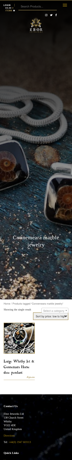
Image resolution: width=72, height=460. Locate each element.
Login (7, 5)
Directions (10, 435)
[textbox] (55, 310)
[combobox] (54, 310)
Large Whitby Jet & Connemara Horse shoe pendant (19, 366)
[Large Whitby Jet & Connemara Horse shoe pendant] (19, 338)
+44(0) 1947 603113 (20, 442)
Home (7, 303)
